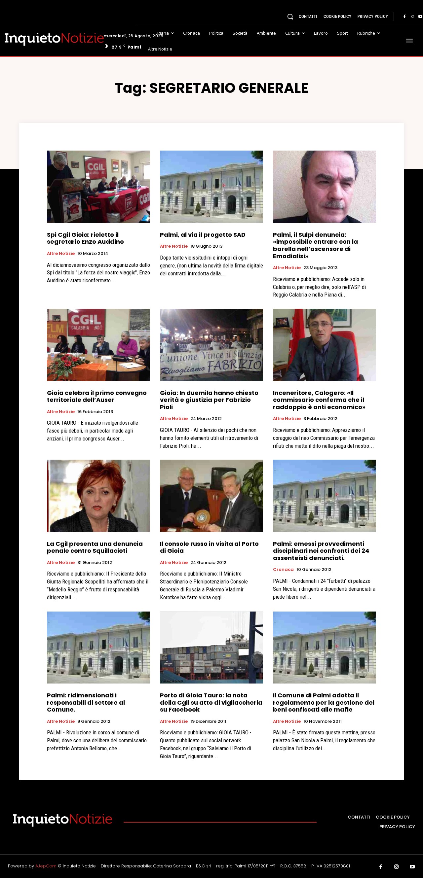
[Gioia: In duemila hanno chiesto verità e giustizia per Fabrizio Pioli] (211, 345)
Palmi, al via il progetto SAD (203, 234)
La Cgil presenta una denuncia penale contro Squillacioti (95, 547)
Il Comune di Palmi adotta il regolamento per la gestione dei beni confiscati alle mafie (323, 702)
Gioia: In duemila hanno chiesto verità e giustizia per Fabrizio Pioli (209, 400)
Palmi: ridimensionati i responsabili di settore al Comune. (86, 702)
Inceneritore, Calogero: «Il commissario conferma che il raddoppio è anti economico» (319, 400)
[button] (290, 16)
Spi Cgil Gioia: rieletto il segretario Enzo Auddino (85, 238)
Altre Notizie (61, 253)
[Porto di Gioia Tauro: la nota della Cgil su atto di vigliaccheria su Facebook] (211, 648)
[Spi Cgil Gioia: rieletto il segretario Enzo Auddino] (98, 187)
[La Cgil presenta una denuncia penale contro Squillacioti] (98, 496)
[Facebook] (404, 17)
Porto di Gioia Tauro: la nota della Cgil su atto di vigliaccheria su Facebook (211, 702)
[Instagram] (412, 17)
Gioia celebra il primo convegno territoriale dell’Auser (97, 396)
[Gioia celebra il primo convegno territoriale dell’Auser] (98, 345)
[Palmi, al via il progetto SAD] (211, 187)
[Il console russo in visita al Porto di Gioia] (211, 496)
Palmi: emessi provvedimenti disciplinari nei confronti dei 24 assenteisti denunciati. (321, 551)
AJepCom (46, 866)
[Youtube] (412, 867)
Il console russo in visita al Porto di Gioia (209, 547)
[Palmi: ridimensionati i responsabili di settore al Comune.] (98, 648)
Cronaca (283, 569)
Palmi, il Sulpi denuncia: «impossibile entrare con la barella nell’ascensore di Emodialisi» (315, 245)
